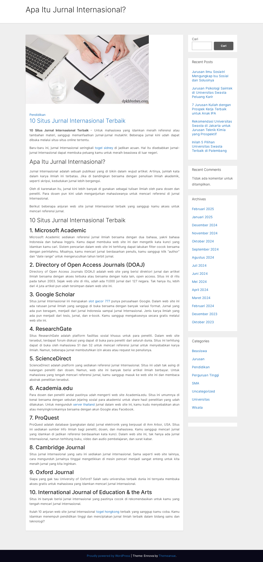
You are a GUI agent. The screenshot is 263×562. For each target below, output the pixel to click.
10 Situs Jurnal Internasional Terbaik (77, 120)
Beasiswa (199, 351)
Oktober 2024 (203, 241)
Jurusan (198, 359)
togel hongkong (107, 512)
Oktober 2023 (203, 322)
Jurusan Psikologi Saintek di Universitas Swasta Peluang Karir (212, 92)
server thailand (84, 404)
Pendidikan (37, 115)
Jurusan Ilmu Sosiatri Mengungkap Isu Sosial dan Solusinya (210, 76)
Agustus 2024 (203, 257)
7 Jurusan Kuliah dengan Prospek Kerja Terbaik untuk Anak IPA (211, 109)
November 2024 (205, 233)
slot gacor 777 (99, 301)
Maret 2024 (201, 298)
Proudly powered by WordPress (109, 556)
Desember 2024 (205, 225)
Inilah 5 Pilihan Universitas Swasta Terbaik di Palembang (209, 146)
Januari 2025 (202, 217)
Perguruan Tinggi (205, 375)
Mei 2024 (199, 282)
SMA (195, 383)
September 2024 (205, 249)
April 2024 (200, 290)
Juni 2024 (200, 274)
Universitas (201, 399)
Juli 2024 (199, 265)
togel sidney (104, 148)
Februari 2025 (203, 209)
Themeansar (167, 556)
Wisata (197, 407)
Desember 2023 (205, 314)
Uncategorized (203, 391)
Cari (195, 39)
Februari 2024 (203, 306)
